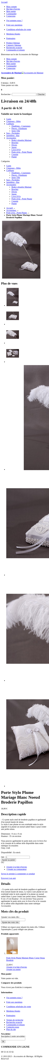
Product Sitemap (13, 43)
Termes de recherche (14, 1020)
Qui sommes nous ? (14, 20)
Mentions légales (13, 34)
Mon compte (11, 7)
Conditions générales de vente (18, 29)
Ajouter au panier (13, 969)
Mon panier (11, 11)
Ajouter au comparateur (17, 869)
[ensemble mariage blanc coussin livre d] (12, 362)
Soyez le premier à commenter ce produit (18, 874)
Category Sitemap (13, 45)
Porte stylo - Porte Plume (16, 213)
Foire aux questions (14, 25)
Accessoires (11, 210)
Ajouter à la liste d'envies (16, 867)
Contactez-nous (12, 1027)
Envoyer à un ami (8, 878)
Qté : (3, 857)
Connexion (10, 16)
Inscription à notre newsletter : (13, 1036)
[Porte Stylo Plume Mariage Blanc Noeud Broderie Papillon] (12, 305)
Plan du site (11, 1029)
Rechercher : (6, 94)
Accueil (4, 2)
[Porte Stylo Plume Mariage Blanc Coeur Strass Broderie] (12, 953)
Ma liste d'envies (13, 9)
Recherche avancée (14, 47)
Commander (11, 14)
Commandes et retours (15, 50)
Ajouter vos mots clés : (10, 917)
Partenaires (10, 38)
